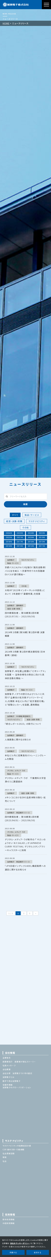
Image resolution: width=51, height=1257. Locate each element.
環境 (5, 1157)
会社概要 (7, 1069)
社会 (5, 1161)
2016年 (31, 542)
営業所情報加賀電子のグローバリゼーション (17, 1086)
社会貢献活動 (9, 1153)
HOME (6, 23)
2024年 (31, 533)
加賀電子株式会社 (16, 4)
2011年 (42, 546)
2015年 (42, 542)
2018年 (9, 542)
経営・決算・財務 (14, 521)
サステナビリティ (37, 521)
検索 (25, 504)
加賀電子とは (8, 1077)
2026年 (9, 533)
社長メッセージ (9, 1065)
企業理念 (7, 1057)
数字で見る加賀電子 (12, 1081)
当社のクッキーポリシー (20, 1243)
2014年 (9, 546)
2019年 (42, 537)
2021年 (20, 537)
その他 (25, 527)
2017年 (20, 542)
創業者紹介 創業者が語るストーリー (19, 1061)
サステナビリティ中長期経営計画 (17, 1145)
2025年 (20, 533)
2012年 (31, 546)
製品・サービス (32, 514)
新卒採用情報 (9, 1219)
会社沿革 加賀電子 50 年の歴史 (17, 1073)
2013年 (20, 546)
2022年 (9, 537)
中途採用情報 (9, 1223)
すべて (15, 514)
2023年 (42, 533)
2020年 (31, 537)
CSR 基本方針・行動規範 (13, 1149)
